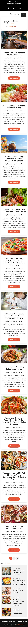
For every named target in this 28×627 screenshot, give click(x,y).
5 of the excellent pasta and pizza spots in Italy (14, 107)
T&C (20, 9)
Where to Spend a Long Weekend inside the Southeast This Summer (14, 159)
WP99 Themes (21, 624)
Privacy (15, 9)
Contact (17, 7)
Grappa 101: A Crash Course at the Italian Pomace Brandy (14, 211)
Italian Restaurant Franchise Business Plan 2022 (14, 54)
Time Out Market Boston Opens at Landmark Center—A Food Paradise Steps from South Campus (14, 262)
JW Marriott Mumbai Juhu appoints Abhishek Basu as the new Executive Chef (14, 316)
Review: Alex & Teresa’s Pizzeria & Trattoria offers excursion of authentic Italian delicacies (14, 421)
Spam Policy (11, 7)
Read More (13, 78)
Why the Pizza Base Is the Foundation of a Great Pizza (19, 572)
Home (5, 7)
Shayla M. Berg (11, 58)
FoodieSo (14, 14)
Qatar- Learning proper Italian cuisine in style (14, 527)
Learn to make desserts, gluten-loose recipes (14, 368)
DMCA (10, 9)
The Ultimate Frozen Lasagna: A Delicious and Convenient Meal (19, 582)
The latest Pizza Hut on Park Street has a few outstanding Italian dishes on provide (14, 476)
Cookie (23, 7)
